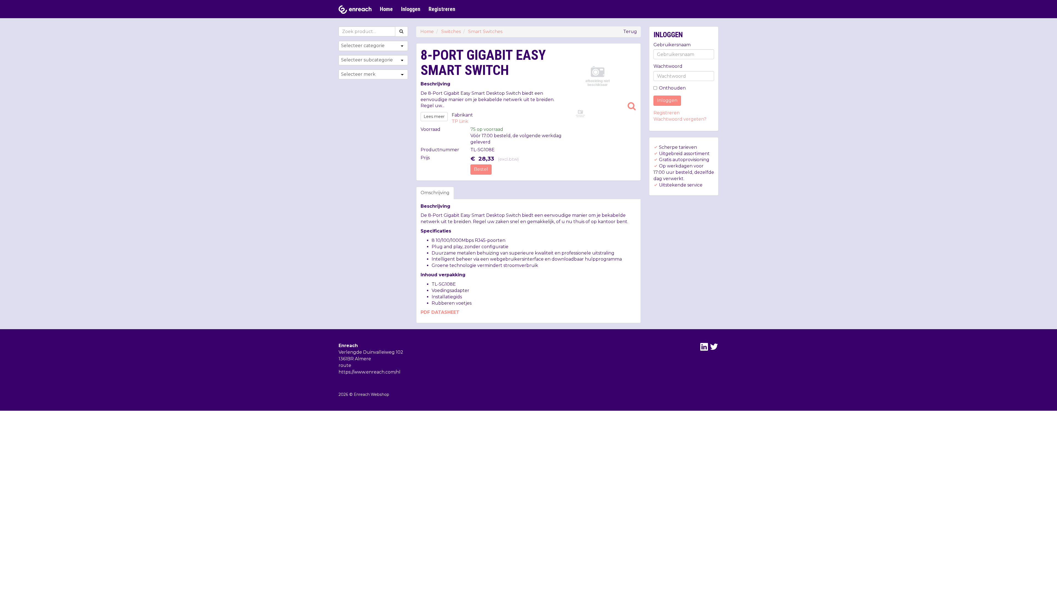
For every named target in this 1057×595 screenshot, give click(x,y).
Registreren (442, 9)
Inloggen (410, 9)
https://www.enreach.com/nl (370, 372)
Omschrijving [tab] (435, 192)
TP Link (460, 121)
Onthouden (672, 88)
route (345, 365)
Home (386, 9)
